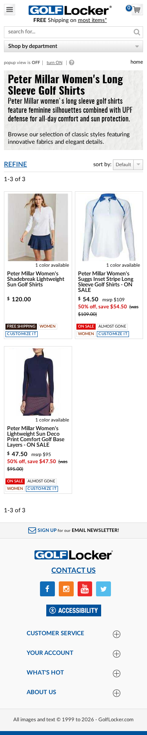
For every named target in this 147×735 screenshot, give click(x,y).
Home (137, 62)
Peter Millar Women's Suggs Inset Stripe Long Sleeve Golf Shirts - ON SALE (105, 282)
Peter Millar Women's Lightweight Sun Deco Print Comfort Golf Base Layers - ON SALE (35, 437)
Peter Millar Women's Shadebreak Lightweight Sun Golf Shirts (35, 279)
